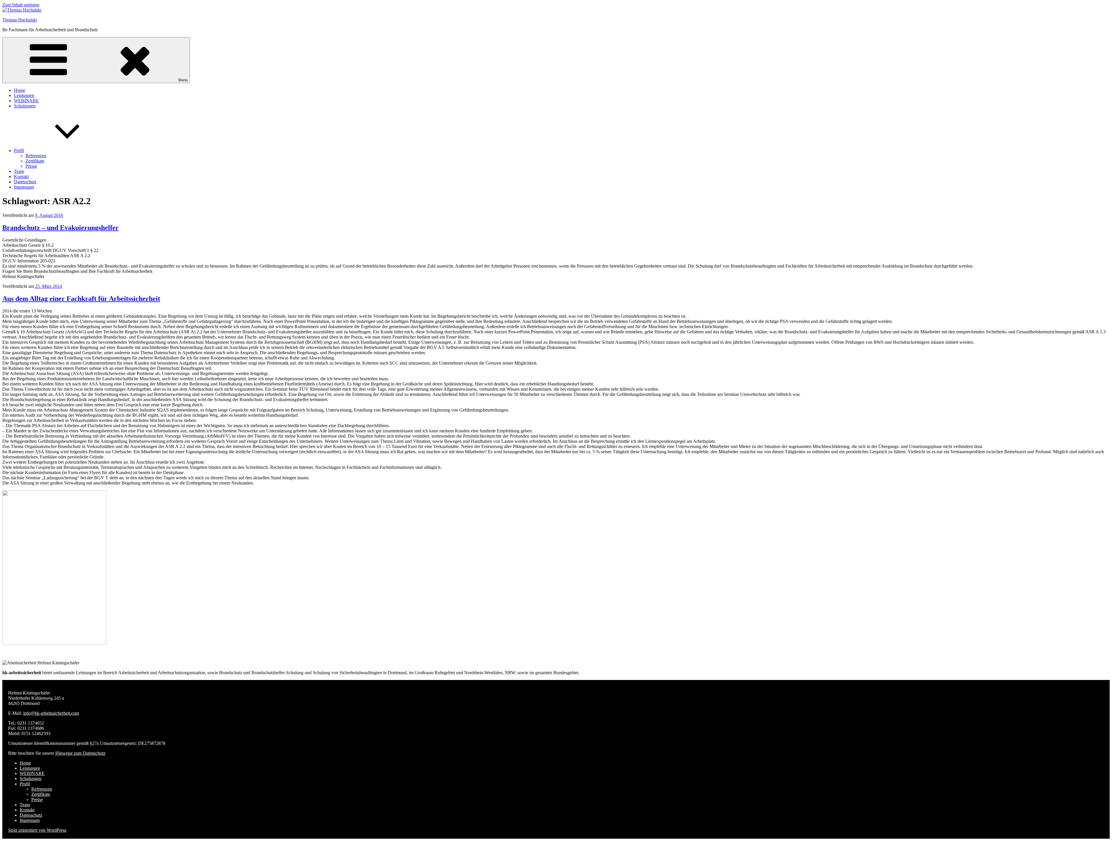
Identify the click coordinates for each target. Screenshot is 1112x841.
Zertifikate (34, 160)
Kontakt (21, 176)
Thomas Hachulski (19, 19)
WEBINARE (26, 100)
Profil (19, 150)
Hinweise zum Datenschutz (80, 753)
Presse (31, 166)
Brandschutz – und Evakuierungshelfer (60, 227)
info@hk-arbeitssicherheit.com (51, 713)
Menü (183, 80)
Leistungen (24, 95)
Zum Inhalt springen (20, 4)
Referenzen (35, 155)
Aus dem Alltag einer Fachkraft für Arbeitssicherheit (81, 298)
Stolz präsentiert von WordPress (37, 830)
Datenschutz (25, 181)
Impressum (24, 186)
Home (19, 90)
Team (19, 171)
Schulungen (25, 105)
